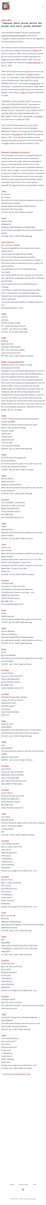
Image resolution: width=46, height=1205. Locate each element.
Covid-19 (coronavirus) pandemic (14, 36)
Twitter (34, 51)
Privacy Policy (23, 1184)
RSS (34, 1184)
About (12, 1184)
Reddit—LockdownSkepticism (12, 362)
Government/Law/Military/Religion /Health (17, 1074)
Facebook (34, 83)
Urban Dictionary (34, 62)
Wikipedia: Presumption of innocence (15, 152)
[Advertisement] (23, 1101)
